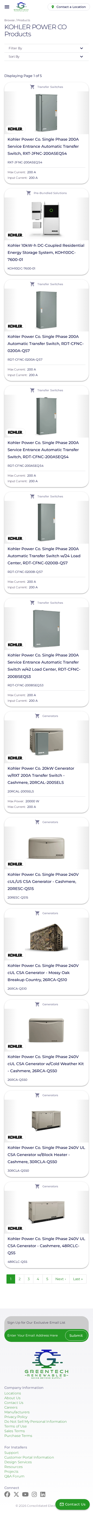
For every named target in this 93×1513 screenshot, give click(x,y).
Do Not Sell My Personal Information (35, 1422)
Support (11, 1453)
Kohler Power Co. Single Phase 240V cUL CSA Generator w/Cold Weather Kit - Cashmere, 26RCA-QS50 (46, 1063)
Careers (11, 1407)
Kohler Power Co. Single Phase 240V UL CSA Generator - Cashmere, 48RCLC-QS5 (46, 1245)
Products (23, 20)
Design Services (18, 1462)
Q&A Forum (14, 1476)
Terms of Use (15, 1426)
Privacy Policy (15, 1417)
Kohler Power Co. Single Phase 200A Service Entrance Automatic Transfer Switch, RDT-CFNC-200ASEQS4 (43, 449)
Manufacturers (17, 1412)
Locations (12, 1393)
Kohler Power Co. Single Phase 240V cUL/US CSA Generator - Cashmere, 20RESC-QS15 (43, 881)
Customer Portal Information (29, 1457)
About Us (12, 1398)
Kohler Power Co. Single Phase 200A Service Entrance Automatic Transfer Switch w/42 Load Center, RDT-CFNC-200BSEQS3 (44, 666)
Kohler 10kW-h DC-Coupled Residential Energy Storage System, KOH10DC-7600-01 (46, 252)
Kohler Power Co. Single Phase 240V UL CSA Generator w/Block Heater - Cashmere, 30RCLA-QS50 (46, 1154)
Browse (9, 20)
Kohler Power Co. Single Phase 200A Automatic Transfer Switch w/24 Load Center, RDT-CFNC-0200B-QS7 (44, 555)
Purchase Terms (18, 1436)
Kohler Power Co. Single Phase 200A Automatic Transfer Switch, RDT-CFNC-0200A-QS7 (46, 343)
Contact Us (13, 1403)
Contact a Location (71, 7)
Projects (11, 1471)
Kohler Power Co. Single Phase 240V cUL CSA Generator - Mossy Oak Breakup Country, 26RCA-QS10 (43, 972)
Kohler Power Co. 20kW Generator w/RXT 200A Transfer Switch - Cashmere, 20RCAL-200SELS (41, 775)
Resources (13, 1467)
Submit (76, 1336)
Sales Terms (14, 1431)
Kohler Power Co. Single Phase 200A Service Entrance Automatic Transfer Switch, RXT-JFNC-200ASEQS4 (43, 146)
